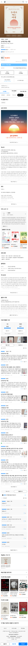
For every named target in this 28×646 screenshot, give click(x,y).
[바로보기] (17, 339)
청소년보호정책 (19, 636)
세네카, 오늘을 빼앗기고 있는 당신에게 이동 (5, 587)
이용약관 (7, 636)
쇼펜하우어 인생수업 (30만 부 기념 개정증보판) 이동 (14, 587)
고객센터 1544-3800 (6, 631)
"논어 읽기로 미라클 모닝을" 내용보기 (14, 397)
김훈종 (2, 45)
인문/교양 (10, 256)
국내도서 (3, 256)
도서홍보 (12, 639)
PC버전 (9, 637)
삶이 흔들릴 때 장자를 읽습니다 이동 (6, 239)
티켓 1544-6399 (14, 631)
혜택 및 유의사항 (7, 333)
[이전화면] (1, 2)
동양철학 (10, 257)
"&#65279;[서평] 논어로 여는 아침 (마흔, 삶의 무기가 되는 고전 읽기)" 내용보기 (14, 478)
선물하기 (3, 259)
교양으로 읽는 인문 (16, 256)
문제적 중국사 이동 (15, 239)
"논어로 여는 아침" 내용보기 (14, 356)
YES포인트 (3, 60)
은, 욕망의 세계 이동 (14, 611)
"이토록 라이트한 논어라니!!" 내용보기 (14, 438)
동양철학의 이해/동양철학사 (18, 257)
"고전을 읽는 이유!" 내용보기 (14, 411)
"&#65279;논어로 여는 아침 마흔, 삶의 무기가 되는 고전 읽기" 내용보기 (14, 451)
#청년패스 (3, 102)
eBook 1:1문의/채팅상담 (13, 632)
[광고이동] (23, 2)
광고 (16, 639)
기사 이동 (6, 563)
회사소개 (12, 637)
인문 (6, 256)
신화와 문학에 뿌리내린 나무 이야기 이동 (5, 610)
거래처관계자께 (17, 637)
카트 (26, 2)
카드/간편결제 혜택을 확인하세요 (19, 68)
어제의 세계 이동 (23, 610)
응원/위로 (8, 259)
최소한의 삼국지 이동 (23, 587)
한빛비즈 (2, 47)
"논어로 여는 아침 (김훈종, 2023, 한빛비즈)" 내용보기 (14, 370)
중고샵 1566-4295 (21, 631)
